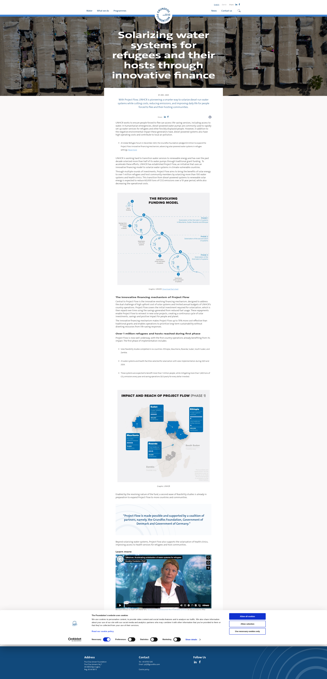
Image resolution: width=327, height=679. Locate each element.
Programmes (120, 10)
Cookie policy (144, 669)
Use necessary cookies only (247, 631)
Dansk (224, 4)
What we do (103, 10)
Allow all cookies (247, 616)
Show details (191, 639)
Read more (132, 150)
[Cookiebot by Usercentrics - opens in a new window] (75, 639)
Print (210, 117)
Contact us (226, 10)
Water (89, 10)
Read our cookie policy (103, 631)
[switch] (131, 639)
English (216, 4)
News (214, 10)
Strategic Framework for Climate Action (167, 609)
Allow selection (247, 624)
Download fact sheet (170, 289)
